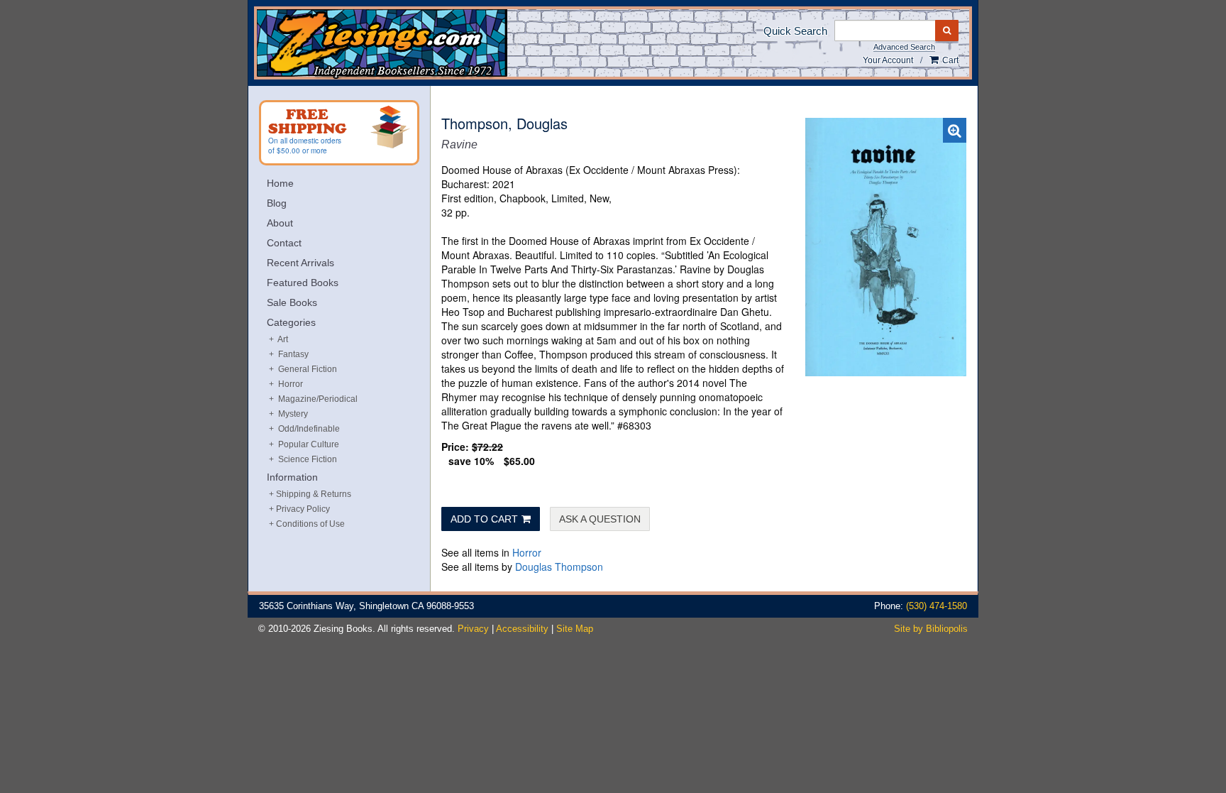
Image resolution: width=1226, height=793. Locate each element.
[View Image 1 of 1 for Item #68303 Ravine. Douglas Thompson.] (885, 247)
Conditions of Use (310, 524)
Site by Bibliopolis (931, 628)
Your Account (888, 60)
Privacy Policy (303, 509)
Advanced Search (904, 47)
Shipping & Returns (313, 494)
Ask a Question (600, 519)
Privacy (473, 628)
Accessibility (522, 628)
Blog (277, 203)
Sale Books (292, 302)
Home (280, 183)
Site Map (574, 628)
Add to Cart (484, 519)
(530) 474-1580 (936, 606)
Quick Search (795, 31)
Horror (526, 552)
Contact (284, 242)
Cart (949, 60)
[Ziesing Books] (429, 44)
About (280, 223)
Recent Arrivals (300, 262)
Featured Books (302, 282)
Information (292, 477)
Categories (291, 322)
